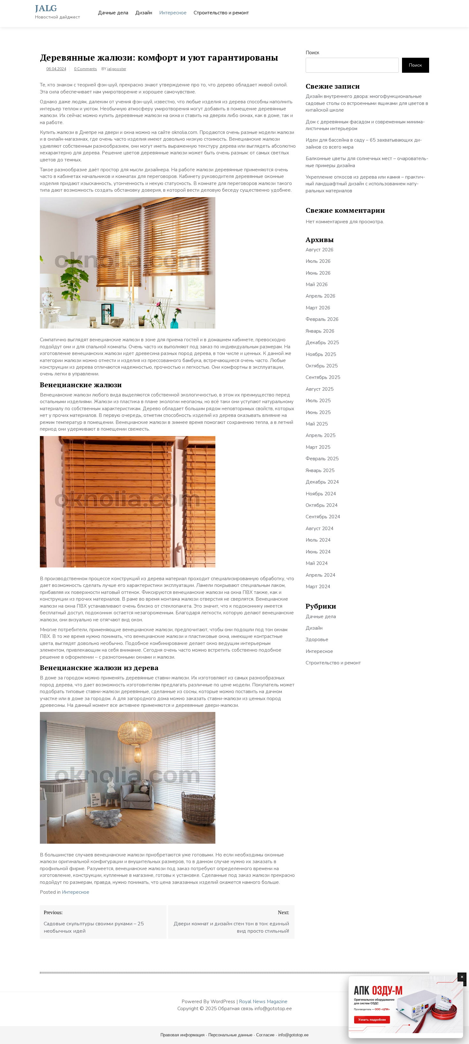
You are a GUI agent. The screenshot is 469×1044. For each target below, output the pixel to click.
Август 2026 (319, 250)
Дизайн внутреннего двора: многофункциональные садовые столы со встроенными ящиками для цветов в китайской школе (367, 103)
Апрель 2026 (320, 296)
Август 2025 (319, 389)
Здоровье (317, 639)
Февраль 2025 (322, 458)
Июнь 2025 (318, 412)
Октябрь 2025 (322, 366)
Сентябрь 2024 (323, 517)
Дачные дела (113, 13)
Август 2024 (319, 528)
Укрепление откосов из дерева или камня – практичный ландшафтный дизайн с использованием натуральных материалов (365, 184)
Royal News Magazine (263, 1001)
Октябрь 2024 (322, 505)
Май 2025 (317, 424)
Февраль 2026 (322, 319)
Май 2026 (317, 284)
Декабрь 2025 (322, 342)
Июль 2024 (318, 540)
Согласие (265, 1035)
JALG (46, 8)
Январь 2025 (320, 470)
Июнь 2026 (318, 273)
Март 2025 (318, 447)
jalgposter (116, 68)
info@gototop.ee (293, 1035)
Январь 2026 (320, 331)
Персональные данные (230, 1035)
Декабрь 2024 (322, 482)
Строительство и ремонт (221, 13)
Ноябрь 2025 (321, 354)
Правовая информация (182, 1035)
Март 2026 (318, 308)
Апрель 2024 (320, 575)
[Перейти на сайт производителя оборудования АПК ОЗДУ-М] (406, 1007)
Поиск (312, 52)
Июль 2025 (318, 400)
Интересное (173, 13)
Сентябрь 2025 (323, 377)
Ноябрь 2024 (321, 494)
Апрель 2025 (320, 435)
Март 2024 (318, 586)
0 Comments (85, 68)
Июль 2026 (318, 261)
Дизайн (143, 13)
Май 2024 (317, 563)
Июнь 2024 (318, 552)
